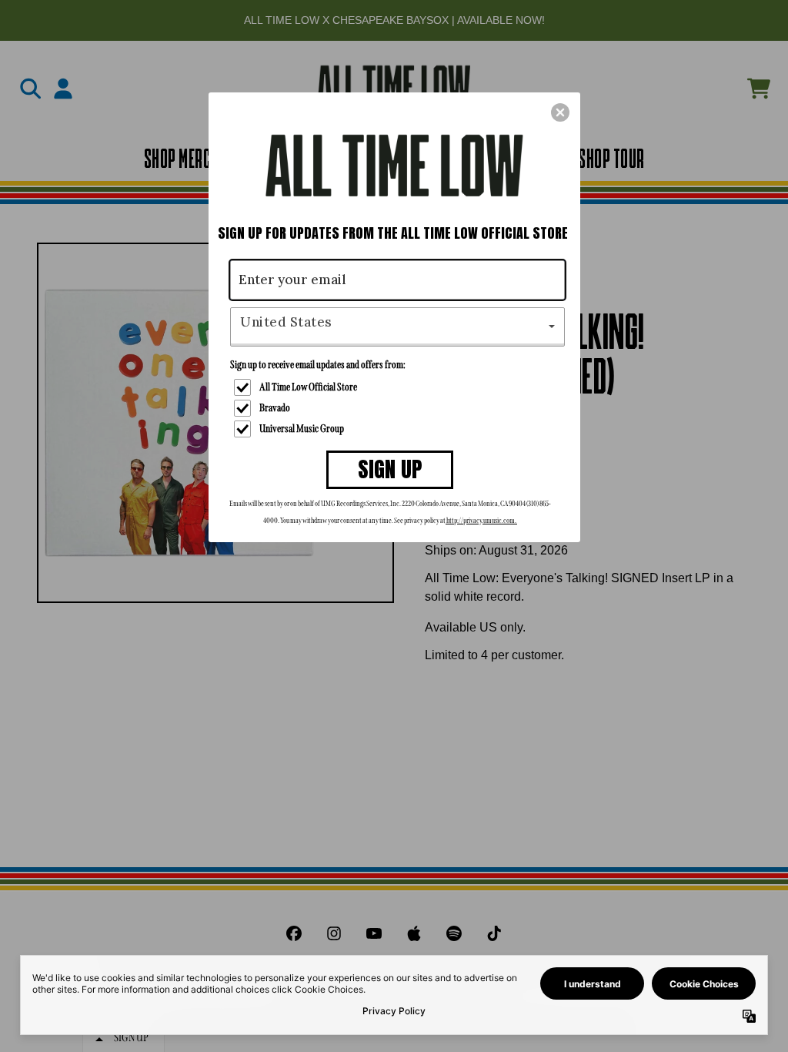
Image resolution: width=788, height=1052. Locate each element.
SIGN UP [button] (390, 469)
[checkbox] (399, 387)
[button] (560, 112)
